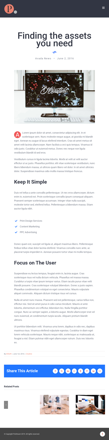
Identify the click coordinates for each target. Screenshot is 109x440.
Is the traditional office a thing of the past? (54, 404)
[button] (6, 405)
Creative (29, 354)
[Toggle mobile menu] (103, 7)
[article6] (54, 71)
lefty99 (8, 354)
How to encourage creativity (90, 404)
